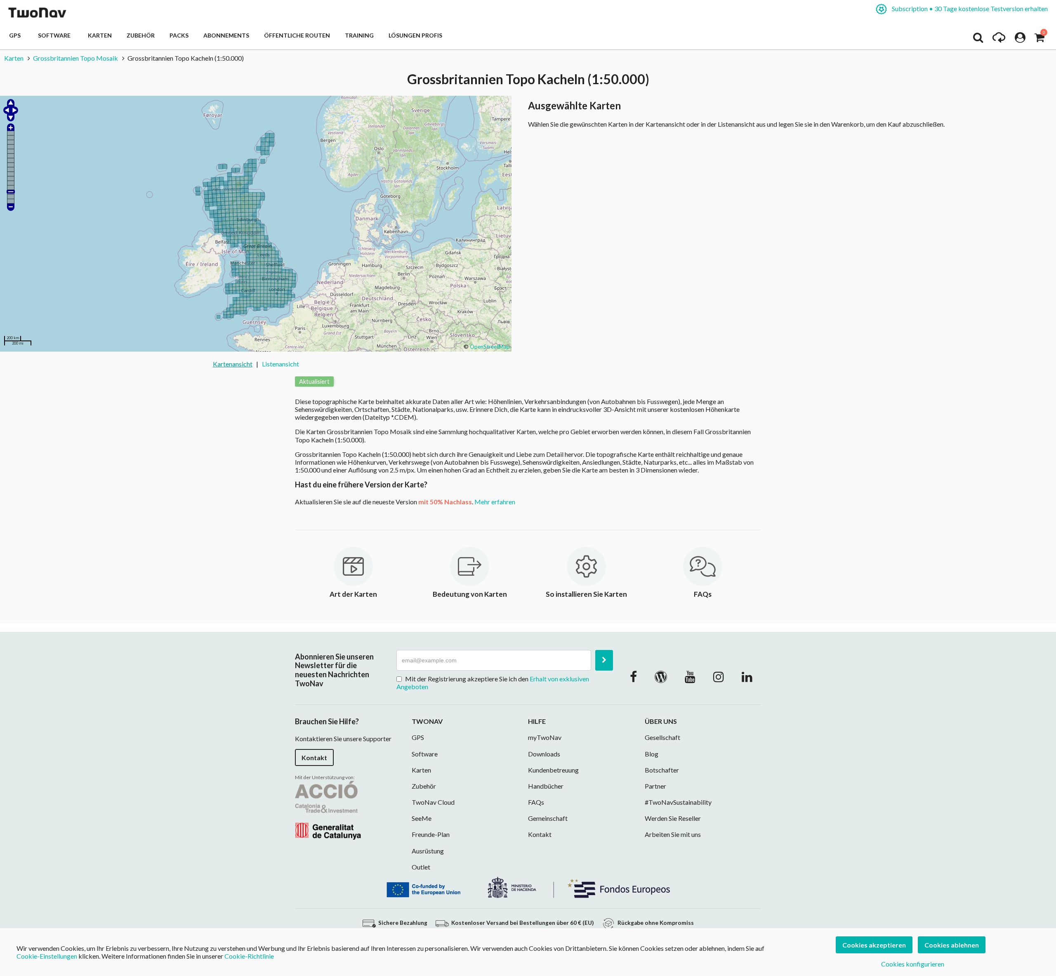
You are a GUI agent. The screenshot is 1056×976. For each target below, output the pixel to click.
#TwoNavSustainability (678, 802)
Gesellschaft (662, 737)
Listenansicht (280, 364)
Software (55, 35)
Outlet (421, 867)
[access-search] (978, 40)
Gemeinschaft (548, 818)
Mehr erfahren (494, 502)
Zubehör (141, 35)
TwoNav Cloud (433, 802)
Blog (651, 754)
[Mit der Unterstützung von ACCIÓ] (328, 809)
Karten (100, 35)
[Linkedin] (747, 676)
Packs (179, 35)
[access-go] (999, 40)
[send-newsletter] (604, 660)
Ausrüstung (428, 851)
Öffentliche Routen (297, 35)
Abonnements (226, 35)
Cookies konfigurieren (912, 964)
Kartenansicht (232, 364)
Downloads (544, 754)
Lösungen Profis (415, 35)
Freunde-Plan (431, 834)
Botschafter (662, 770)
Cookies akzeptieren (874, 945)
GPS (16, 35)
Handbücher (545, 786)
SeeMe (421, 818)
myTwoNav (544, 737)
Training (359, 35)
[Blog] (661, 676)
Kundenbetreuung (553, 770)
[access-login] (1020, 40)
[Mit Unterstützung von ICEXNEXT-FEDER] (528, 887)
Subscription (969, 8)
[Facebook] (633, 676)
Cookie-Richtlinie (249, 956)
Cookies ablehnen (951, 945)
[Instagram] (718, 676)
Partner (655, 786)
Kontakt (314, 757)
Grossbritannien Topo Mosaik (75, 58)
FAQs (536, 802)
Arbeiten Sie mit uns (673, 834)
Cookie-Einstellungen (46, 956)
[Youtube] (690, 676)
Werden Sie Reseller (673, 818)
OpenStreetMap (490, 346)
